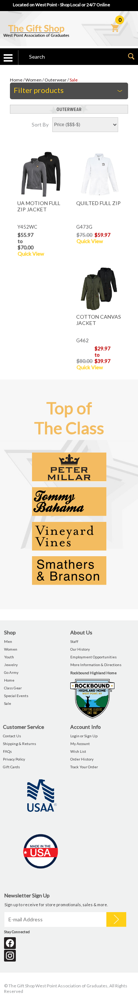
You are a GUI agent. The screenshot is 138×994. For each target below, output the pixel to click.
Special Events (16, 695)
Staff (74, 641)
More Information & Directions (95, 664)
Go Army (11, 672)
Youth (9, 657)
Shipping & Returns (19, 743)
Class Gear (13, 688)
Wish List (78, 751)
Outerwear (56, 80)
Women (33, 80)
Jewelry (11, 664)
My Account (80, 743)
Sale (74, 80)
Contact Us (12, 736)
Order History (81, 759)
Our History (80, 649)
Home (16, 80)
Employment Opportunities (93, 657)
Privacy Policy (14, 759)
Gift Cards (11, 767)
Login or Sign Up (84, 736)
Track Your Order (84, 767)
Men (8, 641)
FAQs (7, 751)
